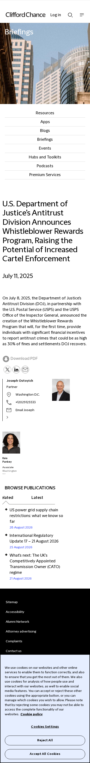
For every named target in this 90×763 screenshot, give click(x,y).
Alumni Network (17, 622)
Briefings (45, 139)
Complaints (14, 641)
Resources (45, 113)
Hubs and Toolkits (45, 157)
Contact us (14, 651)
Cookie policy (31, 714)
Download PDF (24, 358)
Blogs (45, 131)
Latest (37, 498)
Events (45, 148)
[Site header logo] (38, 14)
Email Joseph (25, 410)
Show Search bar (70, 13)
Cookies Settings (45, 727)
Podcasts (45, 166)
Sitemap (12, 602)
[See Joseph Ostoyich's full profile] (12, 417)
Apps (45, 122)
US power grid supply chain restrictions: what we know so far (36, 516)
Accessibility (15, 612)
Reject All (45, 740)
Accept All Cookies (45, 754)
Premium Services (45, 175)
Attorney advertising (21, 631)
